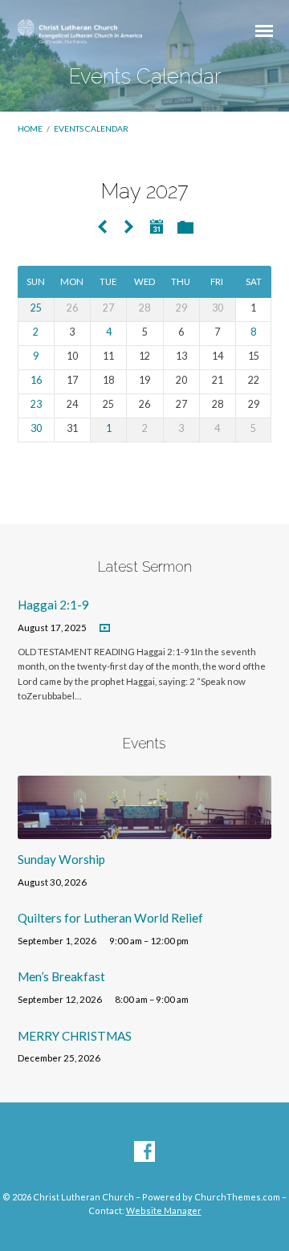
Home (30, 128)
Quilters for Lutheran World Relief (110, 918)
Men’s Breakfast (61, 976)
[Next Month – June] (128, 227)
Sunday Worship (61, 859)
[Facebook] (144, 1152)
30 (36, 428)
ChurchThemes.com (237, 1197)
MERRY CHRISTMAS (75, 1036)
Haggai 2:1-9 (53, 604)
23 (36, 404)
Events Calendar (91, 128)
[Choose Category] (185, 228)
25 (36, 308)
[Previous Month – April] (102, 227)
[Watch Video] (105, 628)
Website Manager (163, 1210)
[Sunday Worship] (145, 829)
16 (36, 380)
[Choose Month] (156, 226)
